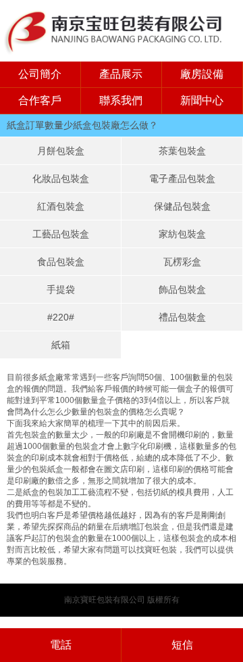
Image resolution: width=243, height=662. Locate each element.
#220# (60, 317)
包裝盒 (192, 538)
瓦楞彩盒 (182, 261)
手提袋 (61, 289)
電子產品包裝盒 (182, 178)
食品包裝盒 (60, 261)
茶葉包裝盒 (182, 150)
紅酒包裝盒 (60, 206)
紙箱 (60, 344)
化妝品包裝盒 (60, 178)
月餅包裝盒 (60, 150)
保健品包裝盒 (182, 206)
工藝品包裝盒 (60, 234)
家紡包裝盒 (182, 234)
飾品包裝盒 (182, 289)
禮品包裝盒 (182, 317)
